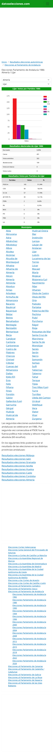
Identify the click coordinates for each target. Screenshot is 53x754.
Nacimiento (38, 282)
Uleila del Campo (41, 397)
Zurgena (37, 418)
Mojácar (36, 275)
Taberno (36, 373)
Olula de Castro (40, 293)
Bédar (9, 314)
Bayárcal (10, 307)
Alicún (9, 275)
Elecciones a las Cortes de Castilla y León (27, 583)
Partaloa (36, 307)
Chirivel (10, 359)
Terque (36, 380)
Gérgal (9, 408)
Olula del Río (39, 296)
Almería (10, 279)
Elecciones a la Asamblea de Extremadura (27, 563)
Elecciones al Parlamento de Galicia (24, 674)
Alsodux (10, 286)
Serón (35, 352)
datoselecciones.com (16, 4)
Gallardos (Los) (14, 401)
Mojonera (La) (39, 279)
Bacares (10, 303)
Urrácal (36, 401)
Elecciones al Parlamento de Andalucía (22, 65)
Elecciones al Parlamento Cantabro (24, 585)
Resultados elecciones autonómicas (26, 62)
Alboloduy (11, 244)
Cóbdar (10, 362)
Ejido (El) (10, 376)
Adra (8, 237)
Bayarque (11, 310)
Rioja (34, 328)
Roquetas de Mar (41, 331)
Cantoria (10, 342)
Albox (9, 248)
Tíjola (35, 383)
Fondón (10, 394)
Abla (8, 230)
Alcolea (10, 251)
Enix (8, 380)
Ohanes (36, 289)
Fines (9, 390)
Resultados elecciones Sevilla (17, 465)
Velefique (37, 404)
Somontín (37, 359)
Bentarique (12, 331)
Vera (34, 408)
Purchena (37, 321)
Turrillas (36, 394)
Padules (36, 303)
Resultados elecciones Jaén (16, 458)
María (35, 272)
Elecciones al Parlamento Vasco (22, 588)
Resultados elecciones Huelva (18, 469)
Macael (36, 268)
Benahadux (12, 321)
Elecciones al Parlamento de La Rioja (25, 677)
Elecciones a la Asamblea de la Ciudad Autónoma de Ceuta (25, 570)
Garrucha (11, 404)
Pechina (36, 314)
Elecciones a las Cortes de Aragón (23, 580)
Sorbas (36, 362)
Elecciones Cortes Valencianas (22, 547)
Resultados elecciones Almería (18, 479)
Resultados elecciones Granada (19, 462)
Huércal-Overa (40, 230)
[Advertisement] (26, 34)
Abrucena (11, 234)
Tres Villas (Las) (40, 387)
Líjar (34, 251)
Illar (34, 234)
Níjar (34, 286)
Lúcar (35, 265)
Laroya (36, 241)
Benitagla (11, 324)
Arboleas (11, 293)
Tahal (35, 376)
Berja (9, 335)
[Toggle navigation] (47, 3)
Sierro (35, 356)
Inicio (4, 62)
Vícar (34, 415)
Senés (35, 349)
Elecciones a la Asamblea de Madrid (24, 566)
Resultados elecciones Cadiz (17, 472)
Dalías (9, 373)
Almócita (10, 282)
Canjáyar (11, 338)
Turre (35, 390)
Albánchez (11, 241)
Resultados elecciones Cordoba (19, 476)
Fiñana (9, 387)
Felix (8, 383)
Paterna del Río (40, 310)
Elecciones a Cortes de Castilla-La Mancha (27, 555)
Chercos (10, 356)
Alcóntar (10, 255)
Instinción (37, 237)
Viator (35, 411)
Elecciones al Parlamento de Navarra (25, 680)
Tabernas (37, 369)
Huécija (10, 411)
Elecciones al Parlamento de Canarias (25, 666)
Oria (34, 300)
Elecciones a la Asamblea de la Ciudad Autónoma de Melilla (25, 576)
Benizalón (11, 328)
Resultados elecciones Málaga (18, 455)
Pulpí (35, 317)
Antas (9, 289)
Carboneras (12, 345)
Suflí (34, 366)
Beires (9, 317)
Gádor (9, 397)
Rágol (35, 324)
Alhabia (10, 265)
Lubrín (35, 255)
